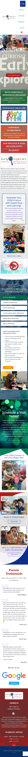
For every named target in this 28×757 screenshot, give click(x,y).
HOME (22, 3)
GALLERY (22, 28)
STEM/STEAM (21, 22)
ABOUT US (21, 10)
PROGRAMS (21, 16)
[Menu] (21, 32)
